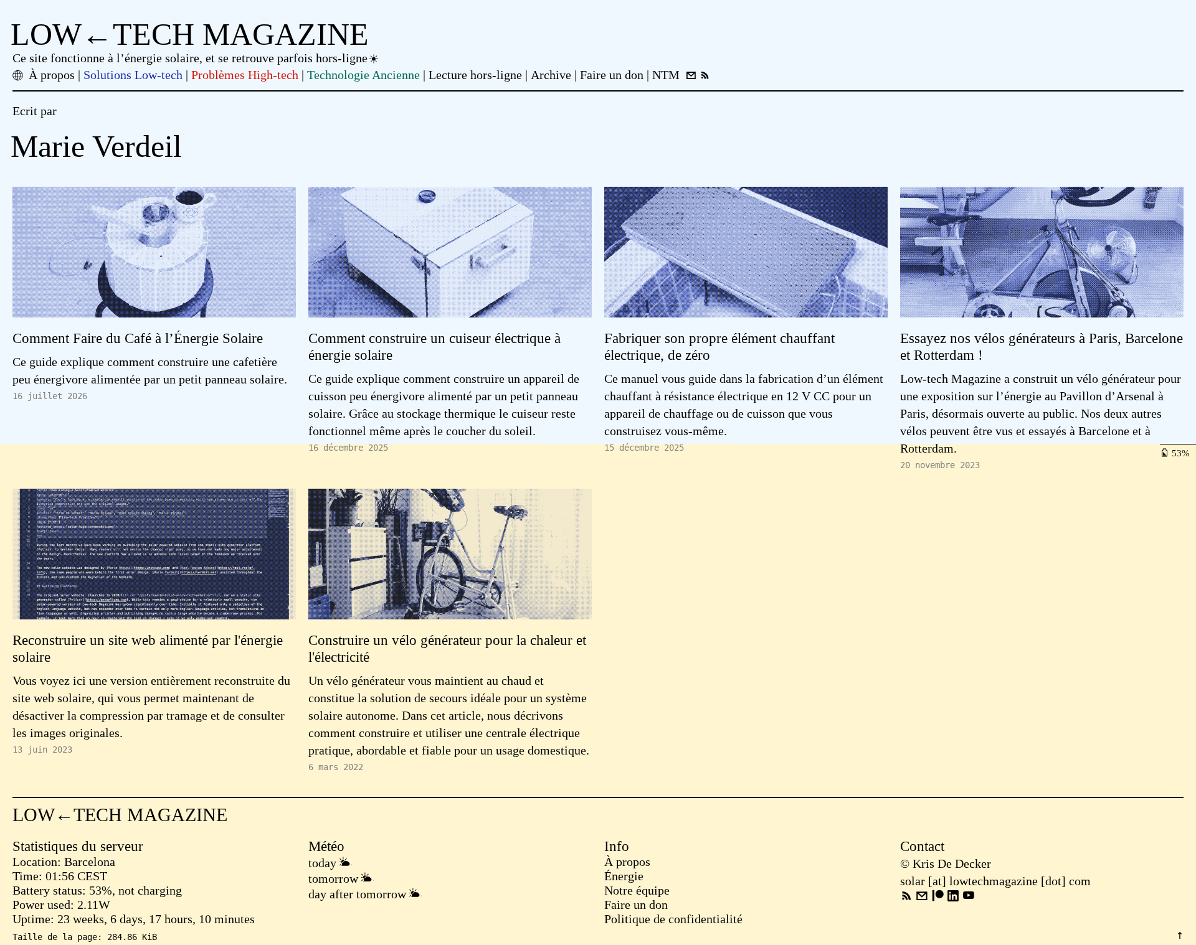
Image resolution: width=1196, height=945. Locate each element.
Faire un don (636, 904)
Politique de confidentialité (673, 919)
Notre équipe (637, 890)
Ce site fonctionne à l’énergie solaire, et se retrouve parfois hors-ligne (190, 58)
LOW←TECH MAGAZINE (190, 34)
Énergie (623, 876)
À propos (627, 861)
